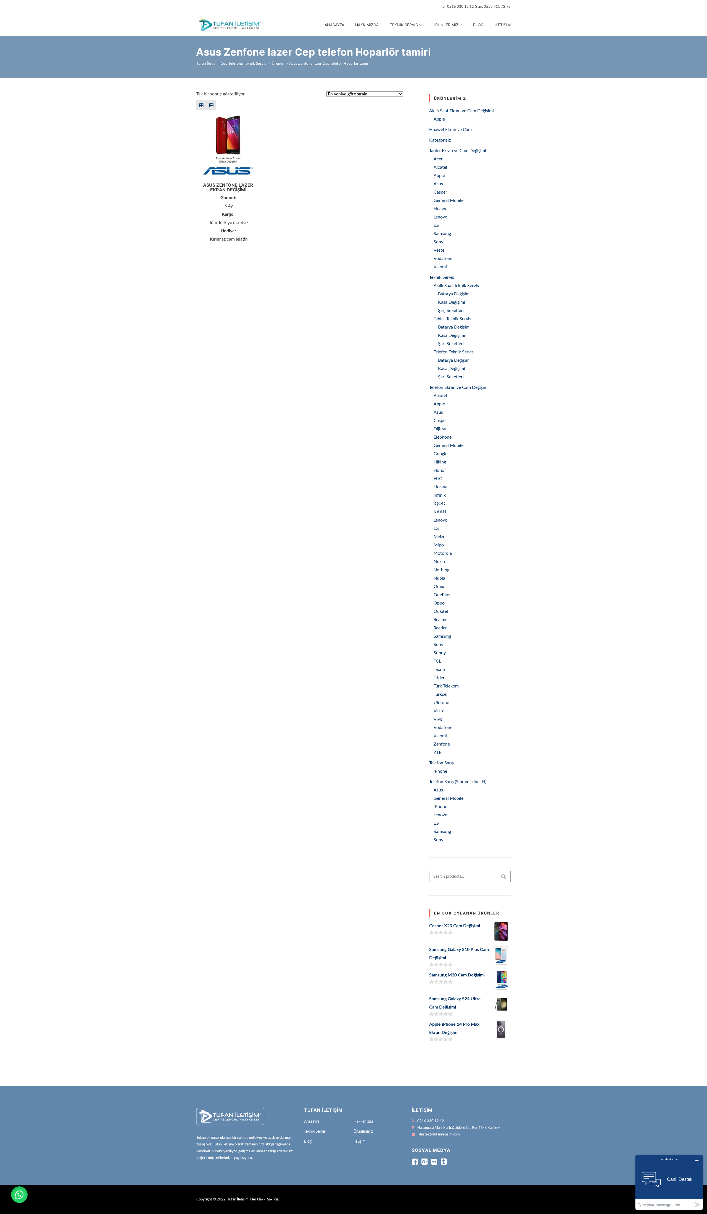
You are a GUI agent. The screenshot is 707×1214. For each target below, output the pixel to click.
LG (436, 225)
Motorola (443, 553)
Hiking (440, 462)
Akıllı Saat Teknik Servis (456, 285)
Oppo (439, 603)
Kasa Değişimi (451, 302)
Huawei (441, 209)
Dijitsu (440, 429)
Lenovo (440, 217)
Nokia (439, 561)
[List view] (211, 105)
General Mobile (448, 200)
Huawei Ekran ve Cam (450, 129)
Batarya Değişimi (454, 294)
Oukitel (441, 611)
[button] (19, 1194)
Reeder (440, 628)
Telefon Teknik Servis (454, 352)
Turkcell (441, 694)
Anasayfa (334, 24)
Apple (439, 119)
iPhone (440, 771)
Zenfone (442, 744)
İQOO (439, 503)
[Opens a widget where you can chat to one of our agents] (669, 1182)
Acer (438, 159)
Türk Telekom (446, 686)
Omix (439, 586)
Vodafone (443, 258)
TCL (437, 661)
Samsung (442, 233)
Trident (440, 678)
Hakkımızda (367, 24)
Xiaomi (440, 267)
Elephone (443, 437)
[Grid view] (201, 105)
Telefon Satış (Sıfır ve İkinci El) (457, 782)
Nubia (439, 578)
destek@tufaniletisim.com (439, 1134)
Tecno (439, 669)
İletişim (503, 24)
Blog (478, 24)
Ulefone (441, 702)
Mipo (439, 545)
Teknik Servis (404, 24)
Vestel (439, 250)
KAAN (440, 512)
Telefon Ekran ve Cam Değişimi (459, 387)
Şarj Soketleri (451, 310)
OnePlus (442, 595)
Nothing (441, 570)
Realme (440, 620)
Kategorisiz (440, 140)
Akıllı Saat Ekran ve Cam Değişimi (461, 111)
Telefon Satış (441, 763)
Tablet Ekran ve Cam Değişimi (457, 151)
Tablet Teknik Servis (452, 319)
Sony (438, 242)
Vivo (438, 719)
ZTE (437, 752)
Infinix (440, 495)
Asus (438, 184)
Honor (440, 470)
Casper (440, 192)
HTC (438, 478)
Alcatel (440, 167)
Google (440, 454)
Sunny (440, 653)
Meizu (439, 537)
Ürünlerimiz (445, 24)
